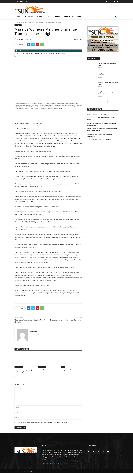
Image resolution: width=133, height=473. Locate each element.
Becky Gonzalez (91, 128)
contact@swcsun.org (55, 463)
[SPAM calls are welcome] (48, 360)
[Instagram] (109, 1)
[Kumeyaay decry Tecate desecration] (91, 75)
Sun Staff (21, 39)
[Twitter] (112, 1)
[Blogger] (89, 451)
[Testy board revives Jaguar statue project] (91, 94)
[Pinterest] (37, 44)
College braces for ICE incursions (71, 370)
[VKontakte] (108, 451)
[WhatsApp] (42, 44)
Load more (102, 101)
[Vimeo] (115, 1)
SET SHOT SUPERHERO (104, 140)
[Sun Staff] (16, 39)
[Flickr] (98, 451)
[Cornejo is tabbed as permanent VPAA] (91, 84)
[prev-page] (16, 376)
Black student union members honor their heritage (66, 320)
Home (16, 22)
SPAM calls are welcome (45, 370)
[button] (116, 16)
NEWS (48, 53)
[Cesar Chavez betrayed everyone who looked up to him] (25, 360)
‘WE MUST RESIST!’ (103, 114)
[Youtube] (117, 1)
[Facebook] (106, 1)
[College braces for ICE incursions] (71, 360)
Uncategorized (23, 22)
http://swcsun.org (34, 334)
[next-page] (19, 376)
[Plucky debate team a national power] (91, 65)
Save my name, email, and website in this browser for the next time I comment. (42, 422)
